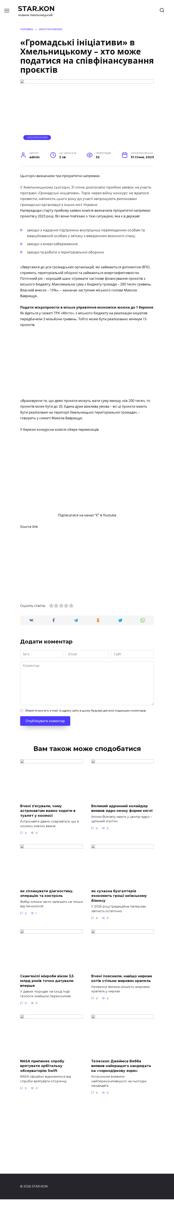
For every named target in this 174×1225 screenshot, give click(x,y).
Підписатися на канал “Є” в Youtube (87, 515)
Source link (29, 526)
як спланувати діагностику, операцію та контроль (46, 893)
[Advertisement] (87, 363)
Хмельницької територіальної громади (102, 412)
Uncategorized (37, 137)
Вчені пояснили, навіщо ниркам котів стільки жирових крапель (121, 978)
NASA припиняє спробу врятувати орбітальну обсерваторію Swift (42, 1066)
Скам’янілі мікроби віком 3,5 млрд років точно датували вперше (47, 981)
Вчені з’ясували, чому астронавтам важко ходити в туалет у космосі (48, 811)
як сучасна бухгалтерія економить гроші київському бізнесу (119, 896)
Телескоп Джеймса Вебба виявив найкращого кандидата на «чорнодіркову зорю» (121, 1066)
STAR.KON (36, 8)
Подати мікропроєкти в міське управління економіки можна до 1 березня (86, 307)
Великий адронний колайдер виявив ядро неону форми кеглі (122, 808)
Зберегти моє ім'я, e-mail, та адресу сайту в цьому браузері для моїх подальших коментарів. (85, 710)
